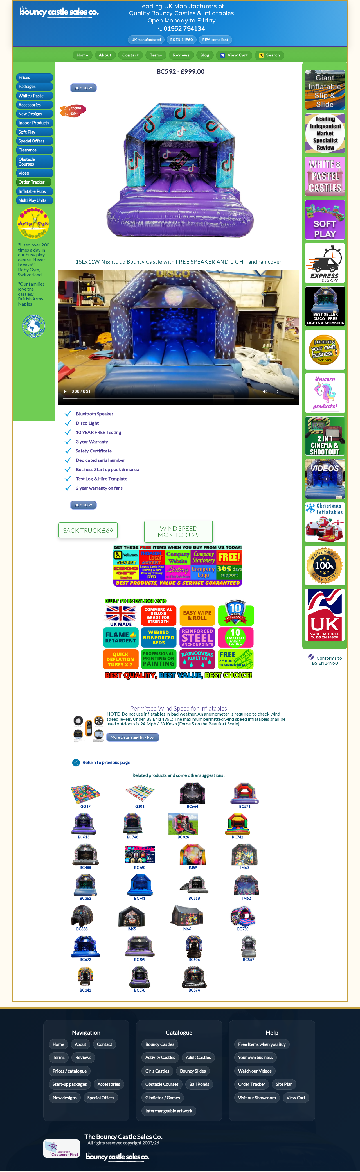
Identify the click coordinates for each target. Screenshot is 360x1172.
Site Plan (284, 1084)
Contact (130, 55)
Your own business (255, 1057)
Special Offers (31, 141)
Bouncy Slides (193, 1070)
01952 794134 (184, 28)
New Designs (30, 113)
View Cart (237, 55)
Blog (205, 55)
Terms (156, 55)
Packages (27, 86)
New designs (65, 1097)
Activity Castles (160, 1057)
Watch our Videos (255, 1070)
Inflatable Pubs (32, 191)
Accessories (30, 104)
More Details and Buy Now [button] (133, 737)
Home (82, 55)
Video (24, 173)
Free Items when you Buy (262, 1044)
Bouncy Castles (159, 1044)
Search (272, 55)
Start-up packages (70, 1084)
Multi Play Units (32, 200)
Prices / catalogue (70, 1070)
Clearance (28, 150)
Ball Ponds (199, 1084)
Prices (24, 77)
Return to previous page (106, 762)
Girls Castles (157, 1070)
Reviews (181, 55)
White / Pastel (31, 95)
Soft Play (27, 132)
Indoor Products (34, 122)
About (105, 55)
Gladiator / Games (162, 1097)
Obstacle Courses (27, 161)
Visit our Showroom (257, 1097)
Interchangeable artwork (168, 1110)
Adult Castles (198, 1057)
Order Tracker (32, 182)
